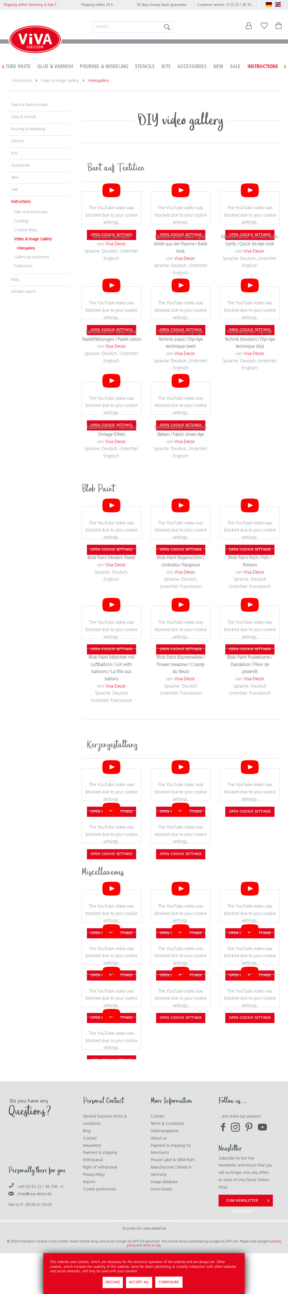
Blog (15, 280)
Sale (14, 190)
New (15, 178)
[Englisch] (278, 4)
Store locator (162, 1189)
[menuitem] (133, 27)
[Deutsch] (269, 4)
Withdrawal (93, 1160)
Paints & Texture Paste (29, 105)
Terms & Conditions (167, 1124)
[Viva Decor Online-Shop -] (35, 40)
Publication (23, 266)
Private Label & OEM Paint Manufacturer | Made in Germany (173, 1167)
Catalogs (21, 221)
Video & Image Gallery (33, 239)
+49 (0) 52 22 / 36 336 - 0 (40, 1187)
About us (159, 1138)
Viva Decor (115, 244)
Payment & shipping (100, 1153)
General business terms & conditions (105, 1120)
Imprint (89, 1182)
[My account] (245, 27)
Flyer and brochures (30, 212)
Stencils (17, 141)
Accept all (139, 1282)
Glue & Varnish (23, 117)
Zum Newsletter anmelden (242, 1202)
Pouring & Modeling (28, 129)
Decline (112, 1282)
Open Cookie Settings (250, 811)
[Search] (167, 27)
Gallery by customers (31, 257)
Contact (90, 1138)
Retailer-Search (23, 292)
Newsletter (92, 1146)
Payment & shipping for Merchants (171, 1149)
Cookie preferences (99, 1189)
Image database (164, 1182)
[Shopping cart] (279, 27)
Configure (169, 1282)
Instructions (21, 202)
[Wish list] (264, 27)
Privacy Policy (94, 1175)
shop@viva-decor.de (34, 1194)
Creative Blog (25, 230)
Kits (14, 153)
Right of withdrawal (100, 1167)
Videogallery (26, 248)
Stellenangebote (164, 1131)
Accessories (20, 165)
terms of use (152, 1245)
